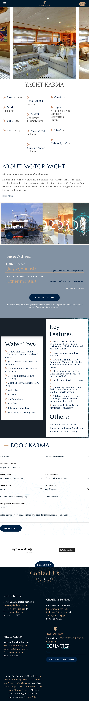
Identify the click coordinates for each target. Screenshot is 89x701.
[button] (5, 39)
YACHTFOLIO (67, 638)
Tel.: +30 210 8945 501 (56, 615)
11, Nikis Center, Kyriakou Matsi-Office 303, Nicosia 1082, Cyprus (22, 679)
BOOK (82, 4)
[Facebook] (38, 579)
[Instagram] (50, 579)
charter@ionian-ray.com (15, 605)
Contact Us (44, 573)
